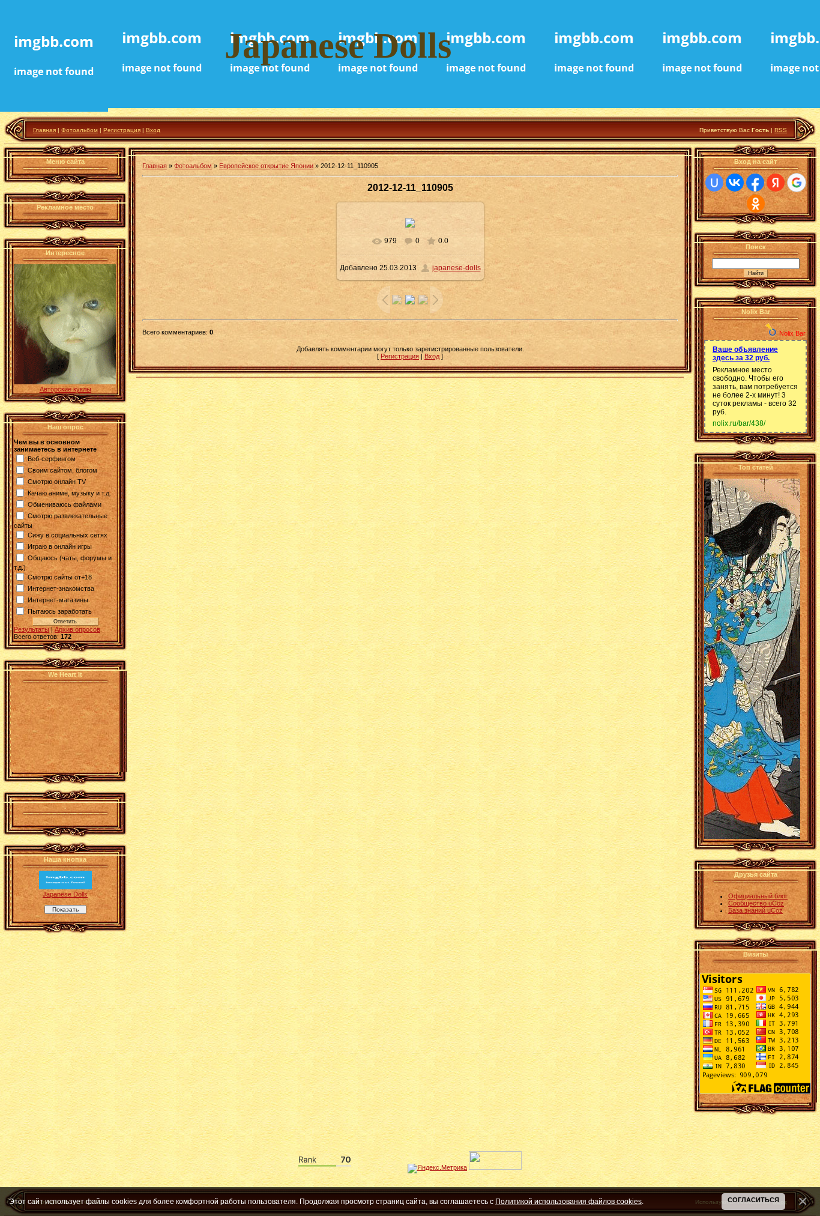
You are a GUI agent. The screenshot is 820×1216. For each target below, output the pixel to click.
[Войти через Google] (796, 182)
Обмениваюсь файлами (64, 504)
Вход (153, 130)
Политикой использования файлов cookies (568, 1201)
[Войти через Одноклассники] (756, 204)
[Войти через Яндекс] (776, 183)
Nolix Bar (792, 333)
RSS (780, 130)
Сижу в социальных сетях (67, 535)
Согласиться (753, 1199)
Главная (44, 130)
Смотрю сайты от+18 (60, 577)
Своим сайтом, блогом (62, 470)
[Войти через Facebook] (755, 183)
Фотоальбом (79, 130)
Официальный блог (758, 896)
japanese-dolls (456, 268)
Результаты (31, 629)
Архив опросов (77, 629)
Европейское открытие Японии (266, 165)
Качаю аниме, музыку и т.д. (69, 493)
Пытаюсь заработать (60, 611)
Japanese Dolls (65, 894)
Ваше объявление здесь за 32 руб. (745, 353)
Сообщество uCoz (756, 903)
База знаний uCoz (755, 910)
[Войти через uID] (714, 183)
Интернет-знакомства (61, 588)
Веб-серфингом (52, 458)
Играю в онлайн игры (60, 546)
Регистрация (121, 130)
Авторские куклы (65, 389)
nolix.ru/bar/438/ (739, 423)
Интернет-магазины (58, 599)
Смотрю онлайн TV (57, 481)
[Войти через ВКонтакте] (735, 183)
